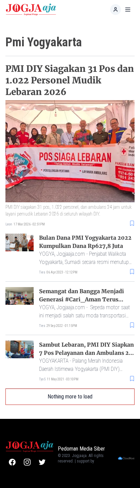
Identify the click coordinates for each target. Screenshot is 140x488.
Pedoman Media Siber (81, 448)
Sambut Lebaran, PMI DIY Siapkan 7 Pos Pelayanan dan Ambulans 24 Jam (86, 352)
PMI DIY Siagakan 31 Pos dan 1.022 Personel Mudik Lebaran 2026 (69, 80)
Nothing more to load (70, 396)
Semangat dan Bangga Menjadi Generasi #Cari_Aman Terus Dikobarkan (81, 299)
